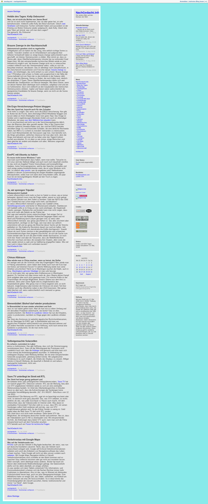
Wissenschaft (81, 148)
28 (84, 272)
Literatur (80, 119)
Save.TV (61, 382)
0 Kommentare (12, 39)
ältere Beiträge (13, 496)
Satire (79, 133)
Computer (80, 92)
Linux (79, 117)
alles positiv (25, 170)
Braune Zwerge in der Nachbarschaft (27, 45)
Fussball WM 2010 (83, 99)
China (79, 90)
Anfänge (35, 350)
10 (91, 265)
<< (206, 1)
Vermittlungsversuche (16, 206)
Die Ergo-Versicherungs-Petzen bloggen (29, 106)
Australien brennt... (82, 27)
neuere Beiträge (13, 11)
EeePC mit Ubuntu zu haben (22, 154)
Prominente (81, 129)
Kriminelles (80, 112)
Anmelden (183, 1)
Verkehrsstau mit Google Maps (23, 439)
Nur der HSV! (80, 35)
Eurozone (80, 94)
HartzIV (79, 105)
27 (82, 272)
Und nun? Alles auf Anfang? (85, 54)
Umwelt (79, 139)
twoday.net (8, 1)
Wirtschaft (80, 146)
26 (80, 272)
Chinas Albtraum (16, 257)
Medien (79, 121)
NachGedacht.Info (14, 34)
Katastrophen (81, 109)
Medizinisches (82, 122)
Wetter (79, 143)
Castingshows (82, 88)
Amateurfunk (81, 83)
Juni (81, 274)
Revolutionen (81, 131)
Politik (79, 128)
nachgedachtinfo (20, 1)
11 (77, 267)
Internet (79, 107)
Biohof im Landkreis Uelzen (37, 313)
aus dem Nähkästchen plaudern (38, 120)
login (77, 164)
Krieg (79, 111)
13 (82, 267)
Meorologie (81, 124)
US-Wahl (80, 141)
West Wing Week (82, 63)
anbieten (10, 455)
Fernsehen (81, 95)
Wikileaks (80, 145)
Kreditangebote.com (83, 175)
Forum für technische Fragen (37, 424)
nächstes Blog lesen (196, 1)
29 (87, 272)
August (88, 274)
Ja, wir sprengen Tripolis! (20, 190)
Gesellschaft (81, 102)
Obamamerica (82, 126)
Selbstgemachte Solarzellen (22, 341)
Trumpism (80, 138)
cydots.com (80, 176)
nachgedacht (11, 37)
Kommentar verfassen (26, 39)
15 (87, 267)
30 (89, 272)
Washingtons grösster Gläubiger (25, 271)
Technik (79, 136)
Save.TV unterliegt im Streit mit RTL (26, 376)
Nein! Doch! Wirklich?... (84, 44)
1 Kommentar (12, 297)
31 (91, 272)
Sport (79, 134)
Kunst (79, 116)
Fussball (80, 97)
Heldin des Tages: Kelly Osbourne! (26, 16)
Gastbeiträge (81, 100)
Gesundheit (81, 104)
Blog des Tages (82, 85)
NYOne (10, 445)
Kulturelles (80, 114)
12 (80, 267)
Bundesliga (81, 87)
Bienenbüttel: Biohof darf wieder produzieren (31, 303)
